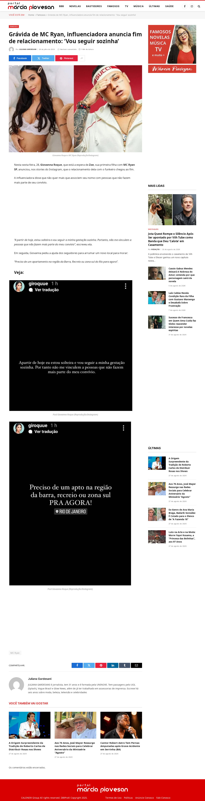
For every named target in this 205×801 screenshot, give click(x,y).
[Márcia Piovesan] (29, 6)
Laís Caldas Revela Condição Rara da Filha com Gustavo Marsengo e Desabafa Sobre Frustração (182, 299)
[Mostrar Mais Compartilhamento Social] (81, 58)
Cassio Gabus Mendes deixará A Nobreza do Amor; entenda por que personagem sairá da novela (182, 275)
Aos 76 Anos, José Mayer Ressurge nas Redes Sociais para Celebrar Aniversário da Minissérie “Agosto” (75, 747)
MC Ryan (15, 653)
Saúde (169, 6)
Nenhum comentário (68, 49)
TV (126, 6)
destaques (153, 229)
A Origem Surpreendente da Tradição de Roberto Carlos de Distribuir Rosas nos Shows (27, 746)
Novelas (75, 6)
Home (31, 15)
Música (139, 6)
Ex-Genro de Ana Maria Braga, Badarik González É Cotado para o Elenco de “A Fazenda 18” (182, 514)
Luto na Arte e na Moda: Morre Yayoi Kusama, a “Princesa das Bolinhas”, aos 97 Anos (182, 537)
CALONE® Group (30, 797)
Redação (155, 249)
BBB (61, 6)
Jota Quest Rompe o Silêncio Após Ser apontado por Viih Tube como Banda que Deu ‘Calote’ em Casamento (170, 239)
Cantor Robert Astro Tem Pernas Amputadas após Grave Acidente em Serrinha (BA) (120, 746)
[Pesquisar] (198, 6)
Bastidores (94, 6)
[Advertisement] (75, 211)
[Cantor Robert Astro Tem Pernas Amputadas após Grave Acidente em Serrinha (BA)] (121, 725)
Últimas (154, 6)
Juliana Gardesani (27, 49)
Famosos (113, 6)
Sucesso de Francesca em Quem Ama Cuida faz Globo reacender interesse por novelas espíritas (182, 324)
